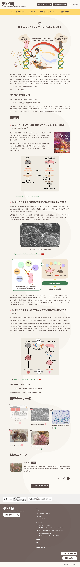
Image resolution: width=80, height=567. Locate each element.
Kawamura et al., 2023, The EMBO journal (26, 196)
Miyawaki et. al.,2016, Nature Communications (27, 254)
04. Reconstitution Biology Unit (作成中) (49, 535)
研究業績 (38, 539)
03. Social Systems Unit (45, 533)
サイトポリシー (67, 564)
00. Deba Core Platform (45, 525)
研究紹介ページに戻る (40, 485)
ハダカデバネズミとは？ (44, 513)
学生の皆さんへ (43, 5)
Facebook (68, 478)
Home (37, 508)
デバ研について (39, 511)
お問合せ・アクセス (40, 547)
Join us (38, 545)
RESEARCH (39, 522)
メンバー (41, 516)
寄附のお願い (59, 5)
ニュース (38, 542)
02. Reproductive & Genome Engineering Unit (51, 530)
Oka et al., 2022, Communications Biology (26, 379)
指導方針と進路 (43, 519)
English (75, 5)
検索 (70, 4)
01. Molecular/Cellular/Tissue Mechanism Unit (51, 527)
